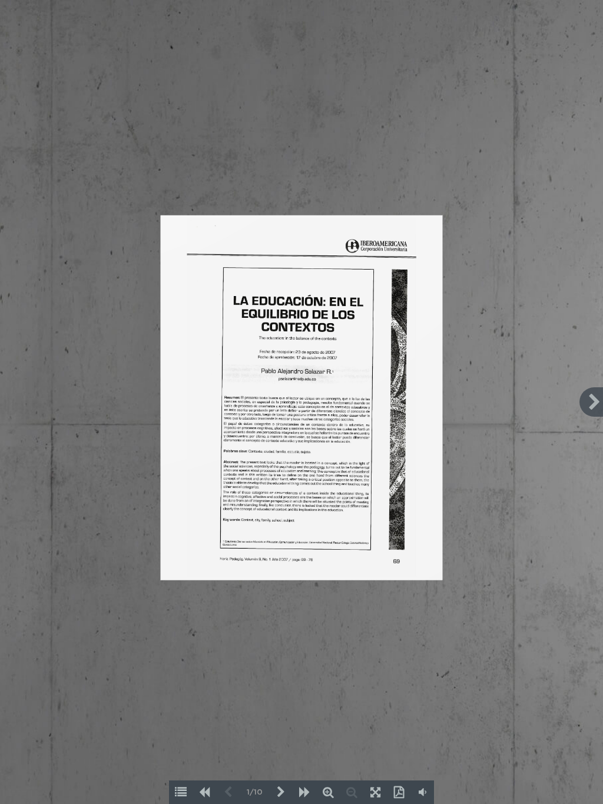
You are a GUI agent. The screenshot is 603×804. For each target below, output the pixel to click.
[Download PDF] (398, 792)
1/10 (255, 792)
